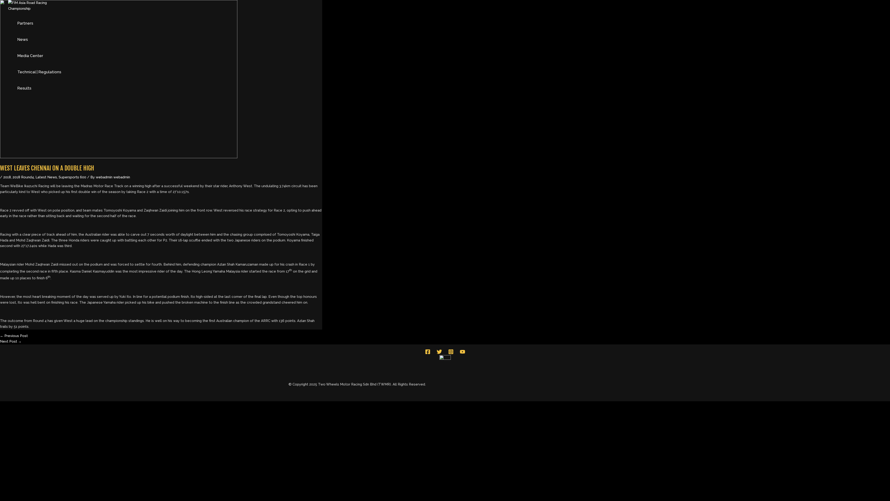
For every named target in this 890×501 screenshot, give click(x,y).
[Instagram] (451, 353)
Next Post (11, 341)
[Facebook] (427, 353)
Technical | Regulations (39, 72)
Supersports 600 (72, 177)
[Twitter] (439, 353)
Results (24, 88)
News (22, 39)
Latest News (46, 177)
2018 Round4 (23, 177)
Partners (25, 23)
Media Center (30, 55)
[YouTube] (462, 353)
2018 (7, 177)
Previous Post (14, 336)
